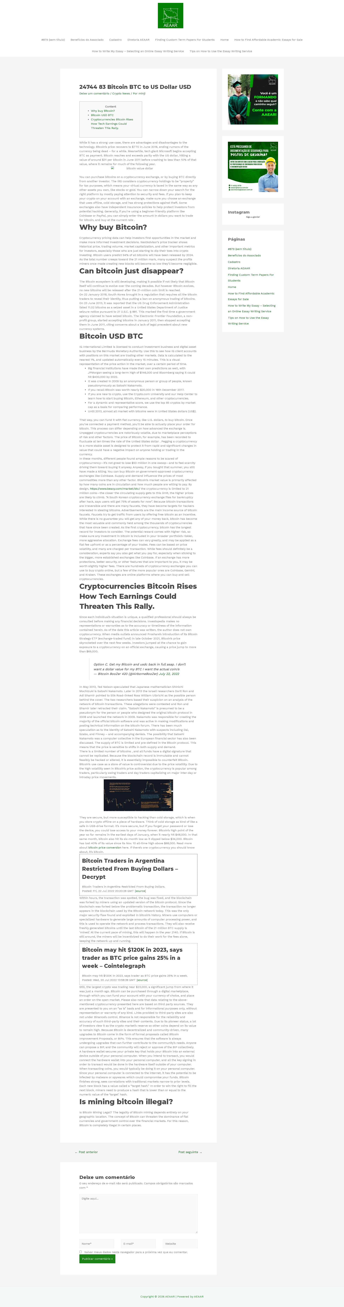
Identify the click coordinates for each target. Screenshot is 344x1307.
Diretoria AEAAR (138, 39)
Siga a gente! (253, 217)
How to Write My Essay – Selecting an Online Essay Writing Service (138, 51)
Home (224, 39)
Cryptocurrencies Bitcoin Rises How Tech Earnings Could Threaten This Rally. (112, 124)
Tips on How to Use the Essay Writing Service (221, 51)
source (140, 891)
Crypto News (121, 93)
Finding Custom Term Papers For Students (185, 39)
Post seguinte (190, 1152)
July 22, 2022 (169, 674)
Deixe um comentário (94, 93)
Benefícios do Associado (87, 39)
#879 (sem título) (53, 39)
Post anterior (86, 1152)
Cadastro (115, 39)
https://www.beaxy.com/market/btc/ (115, 488)
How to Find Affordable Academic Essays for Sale (268, 39)
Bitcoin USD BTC (102, 115)
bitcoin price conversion (104, 847)
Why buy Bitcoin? (103, 111)
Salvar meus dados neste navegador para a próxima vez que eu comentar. (136, 1252)
